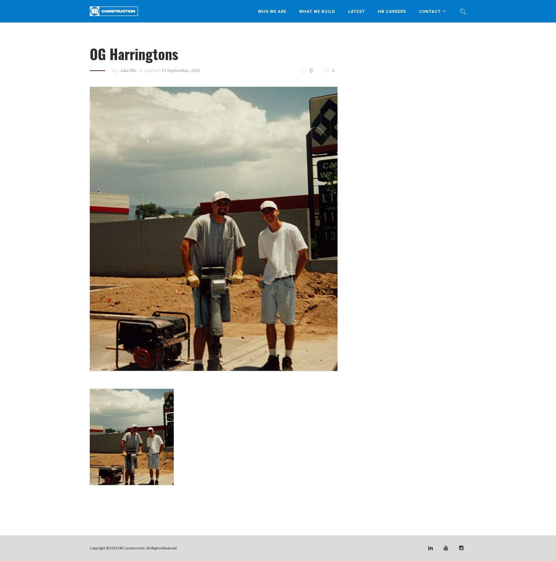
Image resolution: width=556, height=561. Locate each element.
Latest (356, 11)
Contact (430, 11)
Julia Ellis (128, 70)
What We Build (317, 11)
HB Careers (392, 11)
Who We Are (272, 11)
